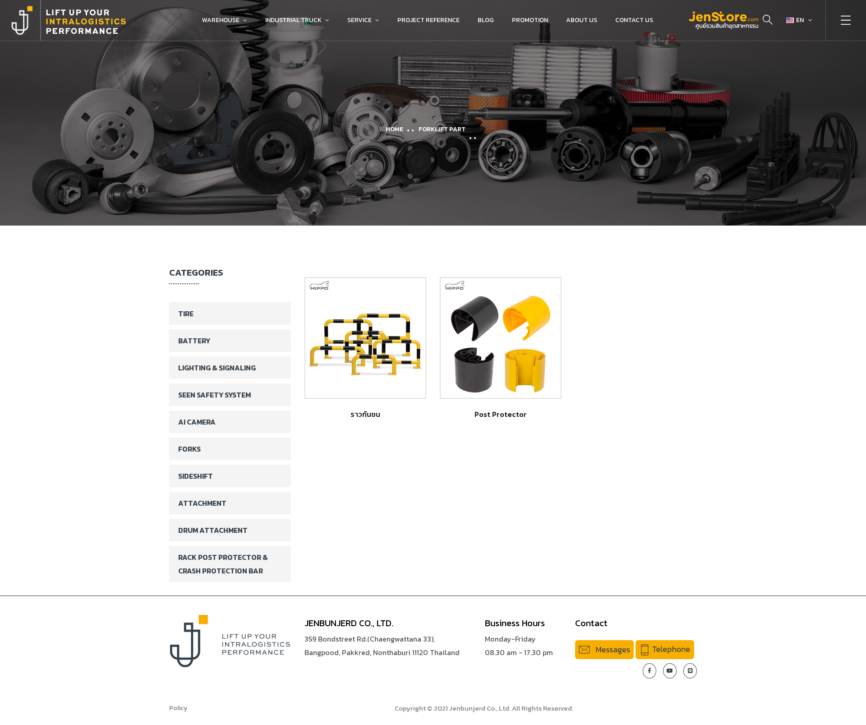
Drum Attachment (213, 530)
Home (394, 129)
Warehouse (221, 20)
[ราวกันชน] (365, 338)
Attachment (202, 503)
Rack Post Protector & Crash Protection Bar (223, 564)
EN (800, 20)
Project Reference (428, 20)
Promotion (530, 20)
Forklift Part (442, 129)
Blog (486, 20)
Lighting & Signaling (217, 367)
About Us (581, 20)
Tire (185, 313)
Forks (189, 448)
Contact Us (634, 20)
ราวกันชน (365, 414)
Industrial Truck (293, 20)
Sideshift (195, 476)
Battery (194, 340)
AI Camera (197, 421)
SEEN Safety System (214, 394)
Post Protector (500, 414)
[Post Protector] (501, 338)
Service (359, 20)
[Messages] (604, 648)
